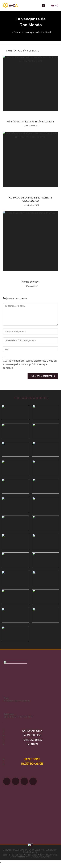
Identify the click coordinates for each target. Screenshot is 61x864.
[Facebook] (7, 781)
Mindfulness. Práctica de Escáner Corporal (30, 121)
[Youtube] (24, 781)
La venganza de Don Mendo (38, 32)
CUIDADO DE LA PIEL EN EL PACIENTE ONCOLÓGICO (30, 199)
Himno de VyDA (30, 281)
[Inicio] (10, 32)
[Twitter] (15, 781)
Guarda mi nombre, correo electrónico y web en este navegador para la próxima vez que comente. (30, 364)
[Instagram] (33, 781)
